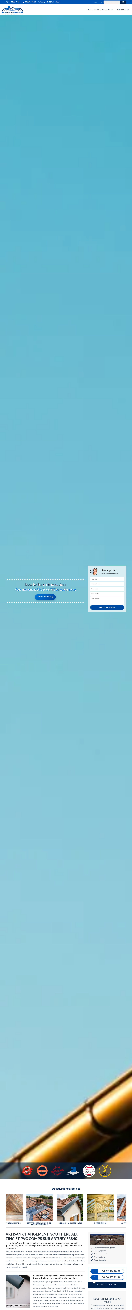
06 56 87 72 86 (30, 2)
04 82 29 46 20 (14, 2)
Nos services (123, 10)
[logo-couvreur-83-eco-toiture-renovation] (12, 9)
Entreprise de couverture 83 (100, 10)
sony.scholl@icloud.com (50, 2)
